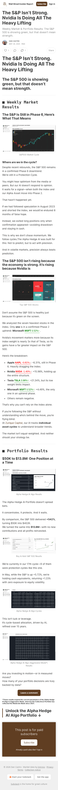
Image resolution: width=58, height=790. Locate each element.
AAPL (23, 362)
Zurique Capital (14, 422)
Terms (20, 769)
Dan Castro (14, 41)
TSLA (21, 380)
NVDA (23, 371)
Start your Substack (21, 777)
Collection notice (33, 769)
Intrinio (41, 767)
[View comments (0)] (15, 50)
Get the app (43, 777)
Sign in (52, 4)
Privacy (50, 767)
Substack (15, 784)
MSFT (32, 330)
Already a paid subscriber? (29, 750)
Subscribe (41, 4)
